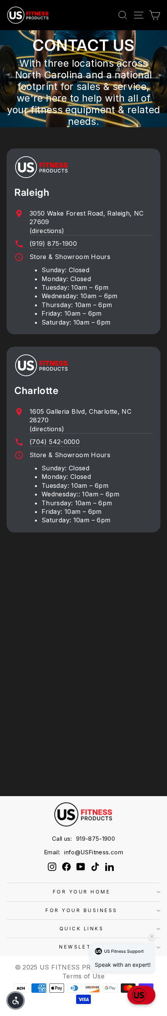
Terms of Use (83, 976)
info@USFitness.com (93, 852)
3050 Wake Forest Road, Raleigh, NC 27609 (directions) (87, 222)
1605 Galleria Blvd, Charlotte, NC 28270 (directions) (80, 420)
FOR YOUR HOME (82, 892)
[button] (141, 995)
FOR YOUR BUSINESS (81, 910)
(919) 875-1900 (53, 243)
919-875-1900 (95, 838)
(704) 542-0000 (55, 442)
